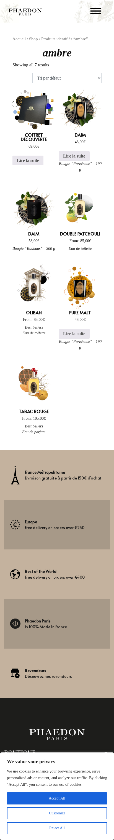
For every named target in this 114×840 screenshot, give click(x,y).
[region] (57, 796)
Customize (57, 813)
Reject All (57, 828)
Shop (33, 39)
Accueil (19, 39)
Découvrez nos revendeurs (48, 673)
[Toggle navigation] (95, 12)
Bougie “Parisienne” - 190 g (80, 167)
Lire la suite (28, 160)
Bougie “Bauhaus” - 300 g (33, 248)
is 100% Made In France (46, 623)
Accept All (57, 798)
